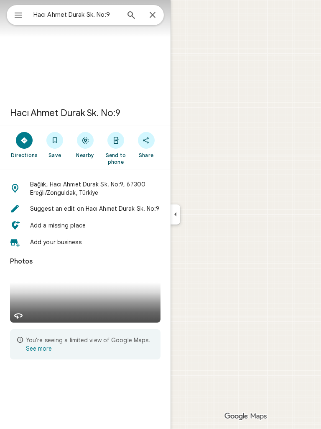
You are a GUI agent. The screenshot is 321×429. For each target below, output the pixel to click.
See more (39, 348)
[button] (85, 188)
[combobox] (76, 15)
